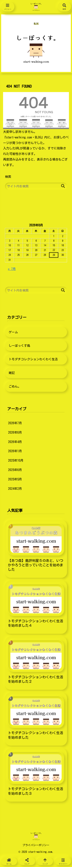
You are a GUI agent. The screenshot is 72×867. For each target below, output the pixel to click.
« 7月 (12, 268)
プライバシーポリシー (35, 845)
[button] (63, 186)
